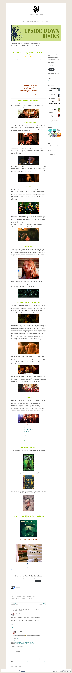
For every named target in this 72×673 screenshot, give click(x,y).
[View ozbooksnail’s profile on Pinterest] (51, 80)
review (30, 598)
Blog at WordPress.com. (16, 666)
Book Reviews (19, 594)
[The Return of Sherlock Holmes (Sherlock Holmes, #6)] (59, 90)
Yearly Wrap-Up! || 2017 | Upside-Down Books (24, 643)
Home (23, 21)
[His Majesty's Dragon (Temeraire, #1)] (59, 117)
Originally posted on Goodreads (28, 95)
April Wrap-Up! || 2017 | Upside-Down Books (24, 642)
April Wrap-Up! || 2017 (42, 604)
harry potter (25, 598)
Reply (12, 627)
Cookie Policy (23, 671)
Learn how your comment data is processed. (36, 661)
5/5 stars (13, 596)
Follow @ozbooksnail (29, 567)
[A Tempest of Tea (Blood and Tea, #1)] (59, 96)
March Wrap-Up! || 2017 (14, 604)
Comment (42, 659)
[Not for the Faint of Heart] (59, 111)
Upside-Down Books (36, 15)
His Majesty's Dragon (53, 115)
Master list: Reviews (38, 21)
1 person (16, 624)
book (24, 596)
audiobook (19, 596)
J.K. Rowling (34, 54)
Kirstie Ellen (21, 47)
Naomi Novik (51, 116)
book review (28, 596)
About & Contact (29, 21)
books (34, 596)
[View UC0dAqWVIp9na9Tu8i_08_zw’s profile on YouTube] (52, 80)
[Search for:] (53, 44)
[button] (50, 131)
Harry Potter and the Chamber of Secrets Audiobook (28, 53)
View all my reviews (28, 425)
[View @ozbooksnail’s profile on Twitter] (48, 80)
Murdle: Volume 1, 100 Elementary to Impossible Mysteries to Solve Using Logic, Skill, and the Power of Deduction (54, 102)
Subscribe (38, 580)
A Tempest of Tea (52, 94)
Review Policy (47, 21)
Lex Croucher (51, 112)
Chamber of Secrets (16, 598)
